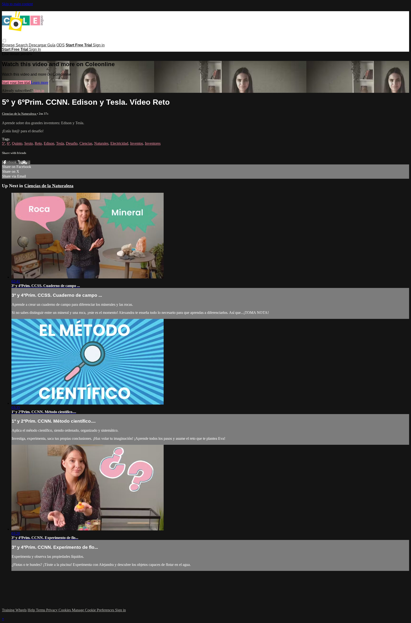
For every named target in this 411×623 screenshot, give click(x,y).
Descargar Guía (42, 45)
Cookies (65, 610)
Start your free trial (16, 82)
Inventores (153, 143)
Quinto (17, 143)
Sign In (35, 49)
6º (8, 143)
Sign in (99, 45)
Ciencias (85, 143)
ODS (60, 45)
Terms (41, 610)
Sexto (28, 143)
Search (22, 45)
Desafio (72, 143)
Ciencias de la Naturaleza (19, 113)
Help (32, 610)
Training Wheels (14, 610)
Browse (9, 45)
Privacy (52, 610)
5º (3, 143)
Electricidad (119, 143)
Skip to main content (17, 4)
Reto (38, 143)
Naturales (101, 143)
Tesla (60, 143)
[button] (4, 40)
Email (25, 162)
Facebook (10, 162)
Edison (49, 143)
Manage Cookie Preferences (93, 610)
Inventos (136, 143)
